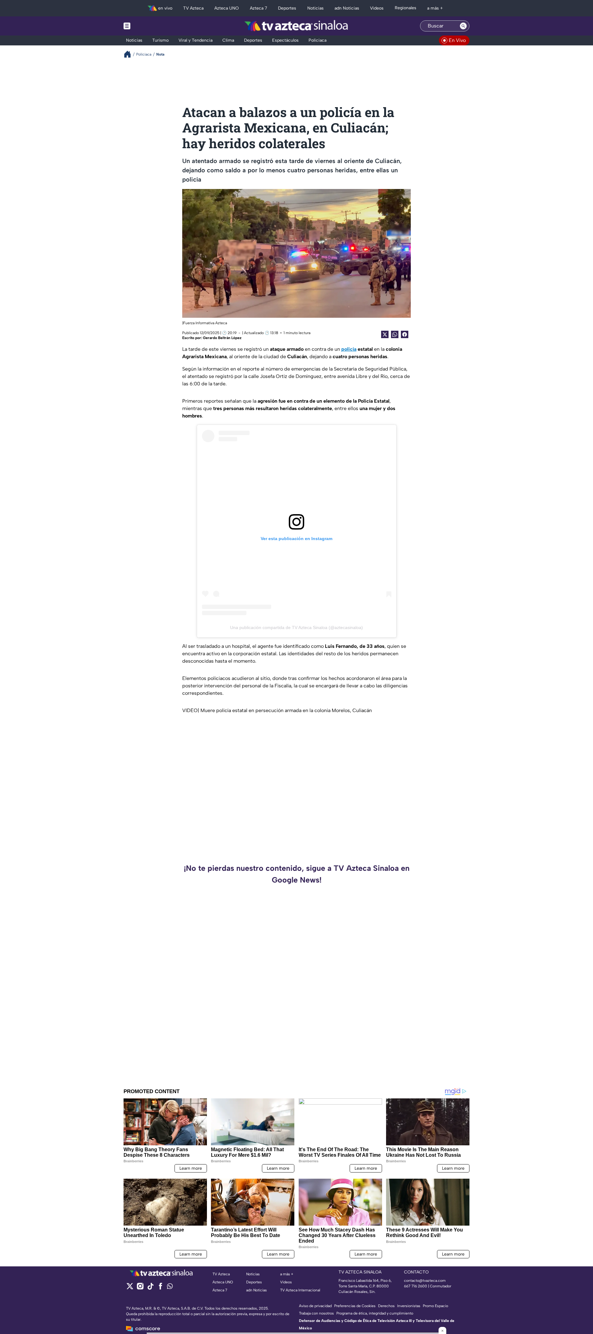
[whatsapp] (170, 1287)
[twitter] (130, 1288)
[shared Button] (394, 334)
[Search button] (463, 26)
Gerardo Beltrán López (222, 338)
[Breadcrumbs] (130, 54)
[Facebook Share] (404, 334)
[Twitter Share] (385, 334)
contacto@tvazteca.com (425, 1280)
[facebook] (160, 1288)
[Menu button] (148, 26)
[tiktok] (150, 1288)
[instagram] (140, 1288)
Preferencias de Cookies (355, 1306)
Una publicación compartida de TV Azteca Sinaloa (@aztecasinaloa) (296, 627)
